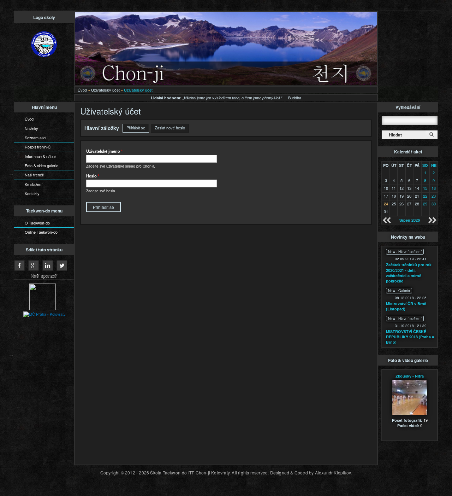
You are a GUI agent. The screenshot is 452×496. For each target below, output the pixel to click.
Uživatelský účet (105, 90)
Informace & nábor (40, 156)
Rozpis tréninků (37, 147)
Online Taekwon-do (41, 232)
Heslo (92, 176)
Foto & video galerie (41, 165)
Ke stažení (33, 184)
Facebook (19, 265)
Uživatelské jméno (104, 151)
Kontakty (32, 193)
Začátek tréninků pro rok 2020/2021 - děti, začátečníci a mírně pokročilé (409, 273)
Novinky (31, 128)
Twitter (61, 265)
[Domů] (44, 45)
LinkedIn (47, 265)
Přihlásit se (137, 127)
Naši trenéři (34, 174)
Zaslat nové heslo (170, 127)
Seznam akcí (35, 137)
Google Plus (33, 265)
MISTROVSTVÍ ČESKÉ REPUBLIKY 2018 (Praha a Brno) (410, 337)
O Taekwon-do (37, 223)
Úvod (82, 90)
